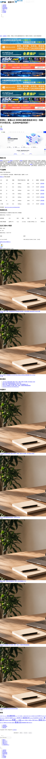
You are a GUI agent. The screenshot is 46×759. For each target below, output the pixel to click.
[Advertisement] (23, 26)
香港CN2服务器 (12, 722)
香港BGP (36, 720)
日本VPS (7, 718)
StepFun (30, 732)
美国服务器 (7, 720)
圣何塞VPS (39, 715)
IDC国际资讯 (11, 716)
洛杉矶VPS (26, 718)
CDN (3, 9)
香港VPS (18, 722)
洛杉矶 (11, 718)
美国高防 (10, 720)
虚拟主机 (4, 6)
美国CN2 (42, 717)
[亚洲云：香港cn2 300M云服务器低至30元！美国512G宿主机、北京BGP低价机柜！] (23, 155)
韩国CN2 (27, 720)
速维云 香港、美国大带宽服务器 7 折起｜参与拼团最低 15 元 (13, 581)
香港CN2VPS (6, 722)
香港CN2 (2, 176)
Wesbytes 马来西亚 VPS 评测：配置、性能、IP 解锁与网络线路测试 (14, 644)
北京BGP (5, 241)
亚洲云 (1, 160)
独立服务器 (4, 7)
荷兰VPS (17, 720)
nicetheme (15, 729)
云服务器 (4, 4)
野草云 (21, 732)
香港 (33, 720)
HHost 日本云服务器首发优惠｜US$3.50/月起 (10, 517)
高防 (28, 722)
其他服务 (4, 11)
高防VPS (30, 722)
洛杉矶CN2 (19, 718)
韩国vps (30, 720)
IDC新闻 (4, 12)
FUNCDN (25, 732)
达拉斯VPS (23, 720)
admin (1, 247)
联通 (14, 720)
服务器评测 (4, 8)
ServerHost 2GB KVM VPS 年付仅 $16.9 (9, 708)
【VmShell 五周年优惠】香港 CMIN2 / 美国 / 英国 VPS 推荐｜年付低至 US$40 (17, 453)
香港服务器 (24, 722)
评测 (20, 720)
